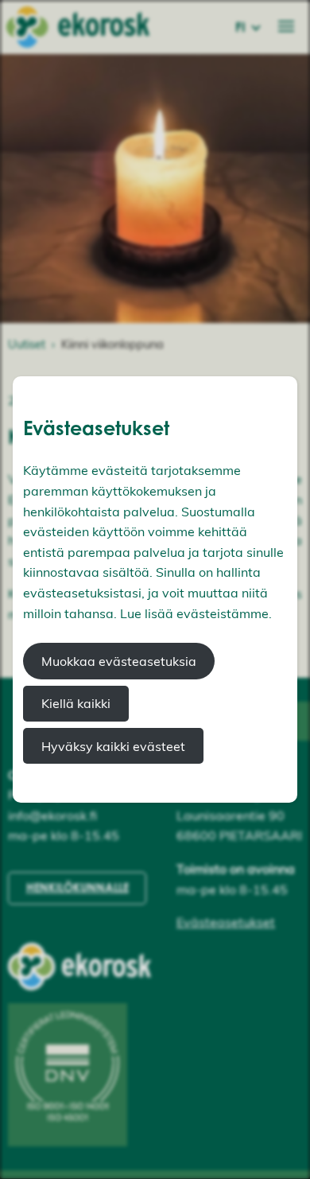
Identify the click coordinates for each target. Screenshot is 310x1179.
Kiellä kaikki (75, 703)
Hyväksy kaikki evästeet (113, 746)
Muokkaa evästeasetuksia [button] (118, 661)
